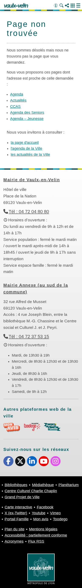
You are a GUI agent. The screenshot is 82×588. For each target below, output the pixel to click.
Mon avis (40, 519)
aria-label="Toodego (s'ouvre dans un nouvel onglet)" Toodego (32, 427)
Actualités (18, 100)
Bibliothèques (16, 485)
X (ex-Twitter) (20, 461)
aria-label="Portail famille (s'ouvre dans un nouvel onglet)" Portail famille (52, 427)
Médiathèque (43, 485)
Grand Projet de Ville (22, 497)
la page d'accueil (25, 142)
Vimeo (55, 513)
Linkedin (32, 461)
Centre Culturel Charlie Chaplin (31, 491)
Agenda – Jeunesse (27, 119)
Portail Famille (17, 519)
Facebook (8, 461)
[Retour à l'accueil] (16, 5)
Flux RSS (36, 541)
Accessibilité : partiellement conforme (36, 535)
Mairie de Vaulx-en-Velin (31, 179)
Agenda (16, 94)
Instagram (55, 461)
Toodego (60, 519)
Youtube (44, 461)
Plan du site (14, 529)
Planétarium (68, 485)
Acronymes (14, 541)
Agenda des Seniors (27, 112)
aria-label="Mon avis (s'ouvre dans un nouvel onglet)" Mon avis (11, 427)
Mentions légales (43, 529)
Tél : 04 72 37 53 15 (29, 336)
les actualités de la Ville (30, 154)
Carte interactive (18, 507)
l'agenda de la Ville (26, 148)
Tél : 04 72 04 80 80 (29, 211)
